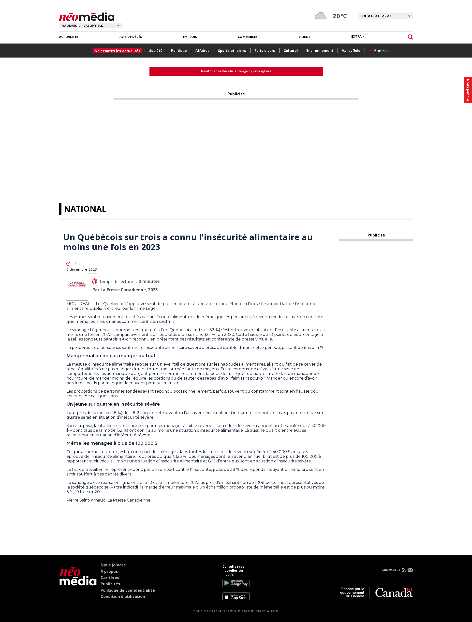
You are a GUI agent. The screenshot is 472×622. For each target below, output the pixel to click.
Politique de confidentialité (128, 590)
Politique (179, 50)
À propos (109, 571)
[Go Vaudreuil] (78, 583)
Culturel (291, 50)
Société (155, 50)
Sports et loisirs (232, 50)
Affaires (202, 50)
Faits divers (265, 50)
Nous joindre (113, 565)
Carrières (110, 577)
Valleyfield (351, 50)
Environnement (319, 50)
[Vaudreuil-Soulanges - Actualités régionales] (86, 16)
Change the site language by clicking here (236, 71)
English (381, 50)
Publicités (110, 584)
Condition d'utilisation (123, 596)
